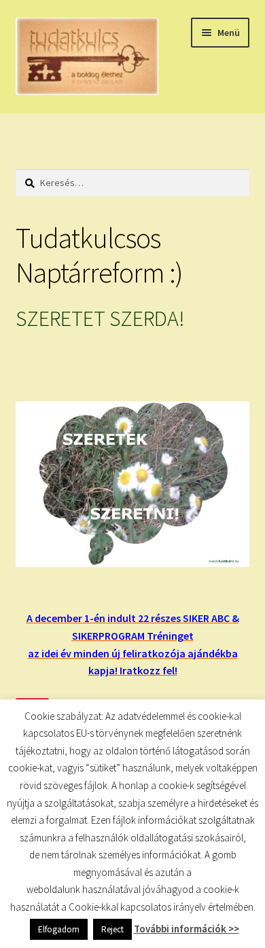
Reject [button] (112, 929)
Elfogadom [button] (59, 929)
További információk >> (186, 928)
